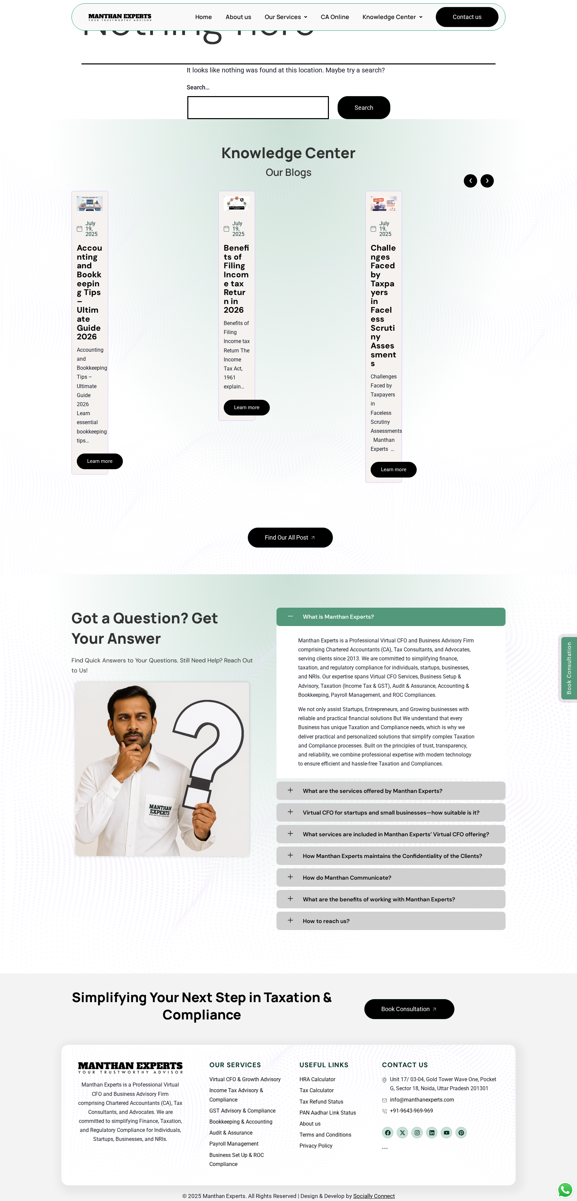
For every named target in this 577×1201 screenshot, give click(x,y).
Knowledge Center (389, 17)
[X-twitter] (402, 1132)
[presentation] (470, 181)
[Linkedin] (431, 1132)
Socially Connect (374, 1196)
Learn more (100, 407)
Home (203, 17)
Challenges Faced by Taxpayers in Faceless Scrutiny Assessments (236, 306)
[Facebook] (387, 1132)
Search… (198, 87)
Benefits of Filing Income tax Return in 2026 (89, 279)
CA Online (335, 17)
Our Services (283, 17)
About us (238, 17)
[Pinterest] (461, 1132)
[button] (286, 17)
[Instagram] (417, 1132)
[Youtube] (446, 1132)
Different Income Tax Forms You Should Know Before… (383, 292)
